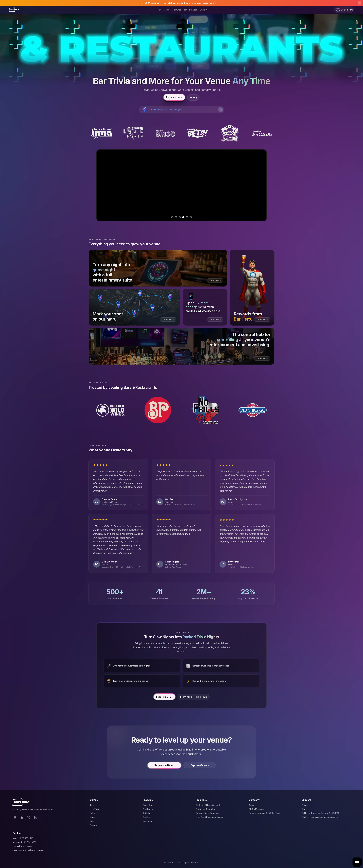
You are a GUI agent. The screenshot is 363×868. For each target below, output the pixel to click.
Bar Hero (147, 817)
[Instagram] (15, 817)
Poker (93, 813)
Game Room (347, 10)
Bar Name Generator (205, 809)
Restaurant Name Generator (209, 805)
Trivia (92, 805)
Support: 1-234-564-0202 (24, 842)
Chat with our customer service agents (320, 817)
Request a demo (174, 97)
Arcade (93, 825)
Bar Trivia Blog (190, 10)
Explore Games (199, 765)
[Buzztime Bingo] (165, 133)
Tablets (146, 813)
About (251, 805)
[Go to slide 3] (180, 217)
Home (159, 10)
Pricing (193, 97)
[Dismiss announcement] (359, 3)
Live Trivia (94, 809)
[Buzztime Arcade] (262, 133)
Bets (92, 821)
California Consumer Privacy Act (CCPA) (320, 813)
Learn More (220, 209)
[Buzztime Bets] (198, 133)
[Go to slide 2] (176, 217)
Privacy (305, 805)
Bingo (92, 817)
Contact (203, 10)
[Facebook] (21, 817)
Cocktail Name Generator (207, 813)
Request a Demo (164, 697)
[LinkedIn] (35, 817)
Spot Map (147, 821)
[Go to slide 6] (191, 217)
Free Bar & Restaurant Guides (209, 817)
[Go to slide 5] (187, 217)
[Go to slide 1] (172, 217)
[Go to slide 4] (183, 217)
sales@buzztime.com (22, 846)
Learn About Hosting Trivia (193, 697)
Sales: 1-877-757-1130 (22, 838)
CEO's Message (256, 809)
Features (177, 10)
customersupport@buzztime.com (27, 850)
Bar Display (148, 809)
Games (167, 10)
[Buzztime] (14, 10)
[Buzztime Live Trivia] (133, 133)
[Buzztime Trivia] (101, 133)
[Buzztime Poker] (230, 133)
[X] (28, 817)
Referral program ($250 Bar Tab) (264, 813)
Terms (305, 809)
